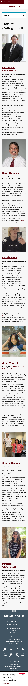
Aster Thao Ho (10, 363)
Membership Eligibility (14, 671)
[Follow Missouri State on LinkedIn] (11, 655)
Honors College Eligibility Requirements (14, 666)
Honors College (14, 6)
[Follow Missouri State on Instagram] (17, 649)
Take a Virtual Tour (13, 632)
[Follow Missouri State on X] (11, 649)
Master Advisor (6, 316)
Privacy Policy (5, 683)
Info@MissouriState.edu (14, 628)
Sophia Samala (11, 463)
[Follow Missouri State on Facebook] (5, 649)
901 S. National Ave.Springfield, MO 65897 (14, 625)
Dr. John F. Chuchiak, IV (10, 69)
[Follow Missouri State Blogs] (17, 655)
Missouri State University (14, 639)
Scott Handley (10, 173)
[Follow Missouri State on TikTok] (23, 649)
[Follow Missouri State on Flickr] (23, 655)
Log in (17, 2)
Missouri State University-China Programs (14, 644)
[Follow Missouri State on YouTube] (5, 655)
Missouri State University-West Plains (14, 641)
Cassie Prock (10, 257)
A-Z (21, 2)
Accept (21, 675)
